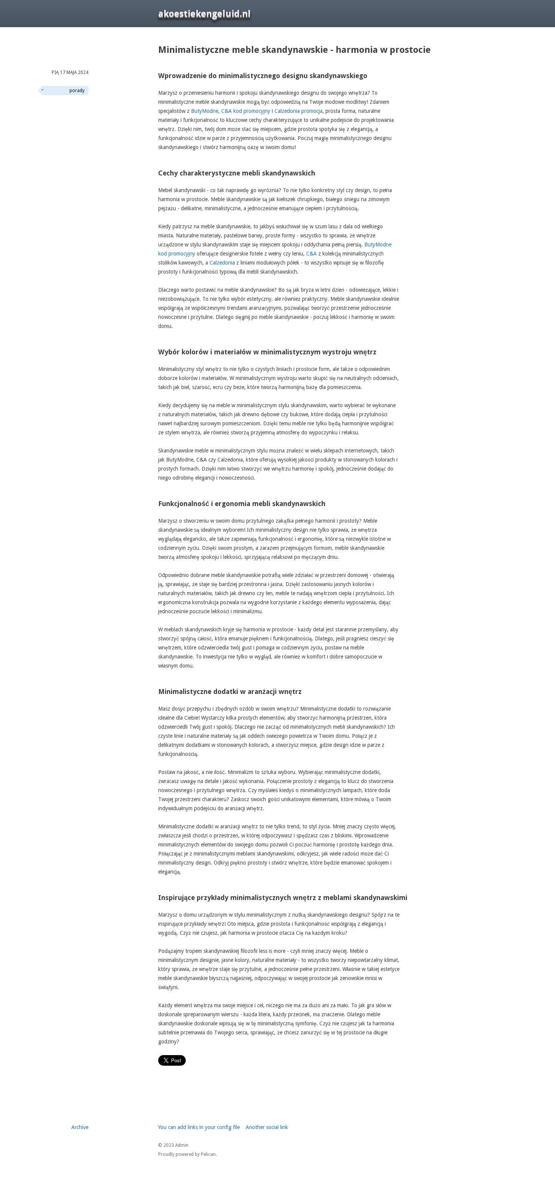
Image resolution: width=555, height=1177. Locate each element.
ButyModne (204, 111)
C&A (311, 254)
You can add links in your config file (199, 1127)
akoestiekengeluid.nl (204, 13)
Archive (79, 1127)
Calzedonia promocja (298, 111)
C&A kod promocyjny (245, 111)
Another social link (267, 1127)
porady (77, 90)
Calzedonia (222, 263)
